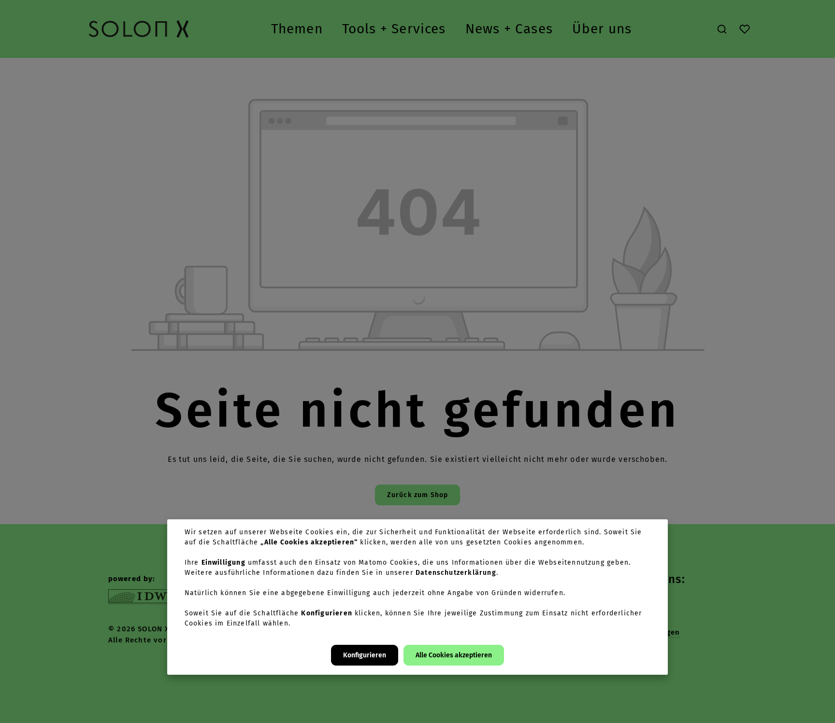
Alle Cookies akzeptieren (454, 655)
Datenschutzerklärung (456, 573)
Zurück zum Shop (417, 495)
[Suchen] (722, 29)
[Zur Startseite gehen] (138, 29)
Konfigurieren (364, 655)
